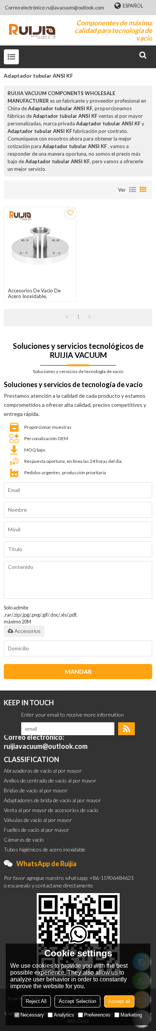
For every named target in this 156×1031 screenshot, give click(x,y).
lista (132, 189)
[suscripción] (126, 728)
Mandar (78, 671)
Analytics (64, 1015)
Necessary (32, 1015)
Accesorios (27, 631)
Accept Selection (77, 1001)
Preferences (97, 1015)
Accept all (119, 1001)
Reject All (36, 1001)
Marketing (131, 1015)
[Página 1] (67, 316)
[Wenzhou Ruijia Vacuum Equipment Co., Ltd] (32, 30)
